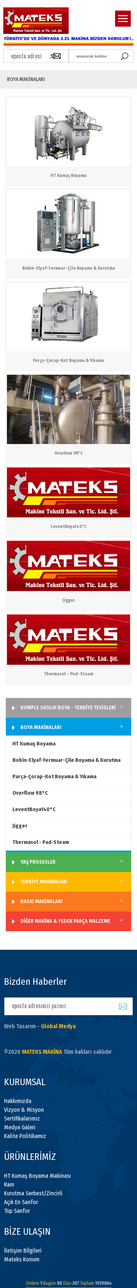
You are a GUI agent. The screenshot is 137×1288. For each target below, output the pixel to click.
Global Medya (58, 1026)
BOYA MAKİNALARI (40, 727)
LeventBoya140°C (34, 809)
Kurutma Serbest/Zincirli (33, 1193)
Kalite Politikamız (25, 1136)
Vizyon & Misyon (24, 1109)
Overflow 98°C (30, 793)
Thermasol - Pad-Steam (40, 842)
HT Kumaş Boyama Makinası (37, 1175)
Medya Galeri (19, 1127)
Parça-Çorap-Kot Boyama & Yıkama (54, 776)
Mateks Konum (21, 1259)
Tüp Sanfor (17, 1210)
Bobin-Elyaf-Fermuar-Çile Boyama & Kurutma (66, 760)
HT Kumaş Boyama (34, 743)
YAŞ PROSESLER (38, 862)
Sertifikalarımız (22, 1118)
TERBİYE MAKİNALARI (43, 882)
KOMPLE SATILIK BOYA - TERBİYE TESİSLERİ (68, 708)
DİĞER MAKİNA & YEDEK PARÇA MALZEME (65, 921)
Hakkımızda (17, 1101)
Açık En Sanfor (21, 1202)
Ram (9, 1184)
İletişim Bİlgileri (23, 1250)
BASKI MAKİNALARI (41, 901)
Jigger (19, 825)
